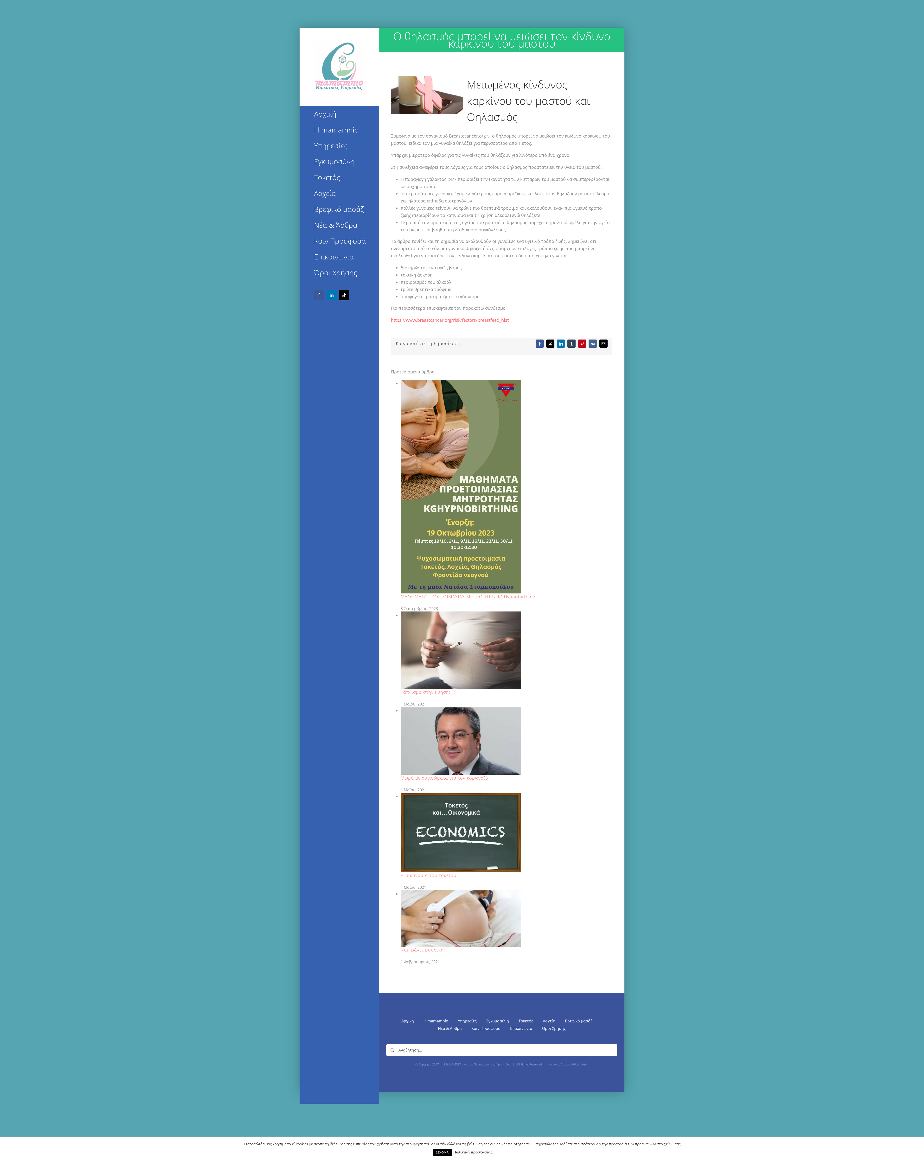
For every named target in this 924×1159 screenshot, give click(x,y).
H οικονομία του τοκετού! (429, 875)
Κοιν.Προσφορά (485, 1028)
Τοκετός (526, 1021)
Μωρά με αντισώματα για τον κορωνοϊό (444, 778)
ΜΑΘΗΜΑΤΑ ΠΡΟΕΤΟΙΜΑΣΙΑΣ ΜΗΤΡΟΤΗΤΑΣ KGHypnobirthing (468, 596)
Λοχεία (549, 1021)
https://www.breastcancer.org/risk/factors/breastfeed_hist (450, 320)
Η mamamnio (436, 1021)
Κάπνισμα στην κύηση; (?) (429, 692)
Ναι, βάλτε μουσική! (423, 950)
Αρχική (407, 1021)
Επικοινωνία (521, 1028)
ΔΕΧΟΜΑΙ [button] (442, 1152)
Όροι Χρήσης (554, 1028)
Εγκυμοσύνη (497, 1021)
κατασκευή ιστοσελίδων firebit (568, 1064)
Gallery (460, 486)
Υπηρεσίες (467, 1021)
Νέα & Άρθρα (450, 1028)
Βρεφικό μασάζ (578, 1021)
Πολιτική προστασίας (472, 1152)
